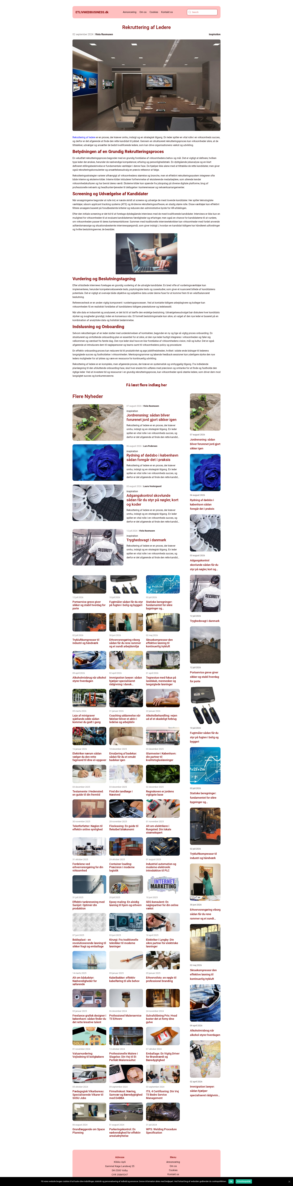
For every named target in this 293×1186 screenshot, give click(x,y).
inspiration (215, 34)
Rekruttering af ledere (83, 137)
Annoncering (129, 12)
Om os (142, 12)
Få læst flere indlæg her (146, 385)
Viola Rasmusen (104, 34)
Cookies (154, 12)
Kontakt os (167, 12)
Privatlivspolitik (243, 1181)
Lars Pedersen (150, 446)
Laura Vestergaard (152, 486)
